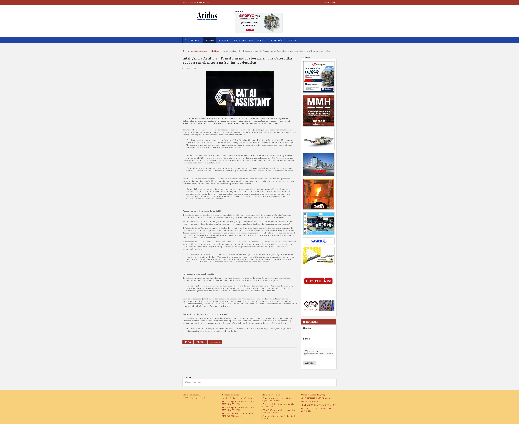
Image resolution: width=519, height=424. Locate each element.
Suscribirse (309, 363)
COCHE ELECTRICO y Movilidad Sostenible (316, 409)
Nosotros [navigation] (330, 2)
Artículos (223, 40)
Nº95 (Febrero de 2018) (195, 398)
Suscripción (277, 40)
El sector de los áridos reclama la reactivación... (278, 405)
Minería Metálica (310, 401)
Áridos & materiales (197, 51)
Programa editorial (242, 40)
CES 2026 (201, 342)
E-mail (306, 338)
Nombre (307, 328)
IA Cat (188, 342)
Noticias (209, 40)
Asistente (215, 342)
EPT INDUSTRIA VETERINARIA (316, 398)
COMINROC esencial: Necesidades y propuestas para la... (279, 411)
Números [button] (195, 40)
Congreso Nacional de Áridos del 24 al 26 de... (279, 417)
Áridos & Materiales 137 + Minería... (240, 398)
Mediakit (262, 40)
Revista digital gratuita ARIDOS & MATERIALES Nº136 (238, 402)
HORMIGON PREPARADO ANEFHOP (319, 405)
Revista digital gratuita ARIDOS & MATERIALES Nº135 (238, 408)
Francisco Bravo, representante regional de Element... (277, 399)
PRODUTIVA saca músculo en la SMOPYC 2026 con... (237, 414)
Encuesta (292, 40)
